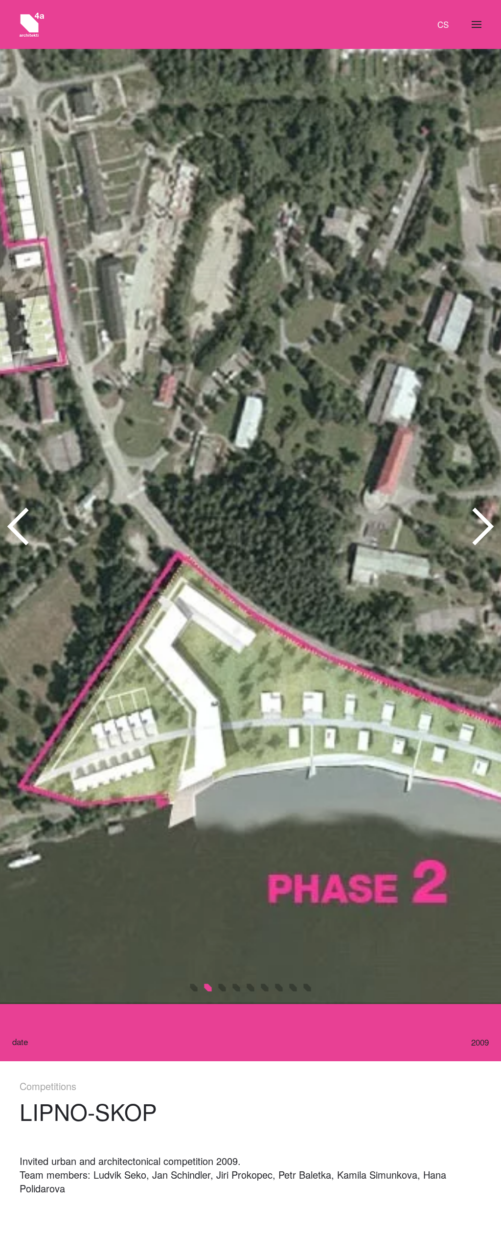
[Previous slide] (18, 526)
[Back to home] (32, 24)
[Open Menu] (476, 24)
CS (443, 24)
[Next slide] (482, 526)
